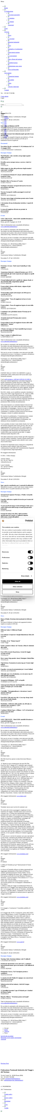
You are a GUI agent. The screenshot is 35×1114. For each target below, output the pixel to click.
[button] (3, 1063)
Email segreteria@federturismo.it (10, 95)
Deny (17, 592)
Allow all (17, 581)
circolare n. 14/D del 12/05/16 (17, 379)
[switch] (30, 557)
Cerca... (3, 104)
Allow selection (17, 586)
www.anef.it (20, 942)
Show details (25, 576)
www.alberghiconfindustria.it (9, 226)
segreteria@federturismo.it (12, 1078)
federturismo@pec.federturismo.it (13, 1080)
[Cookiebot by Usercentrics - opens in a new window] (25, 521)
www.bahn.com (21, 796)
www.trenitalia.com (22, 854)
